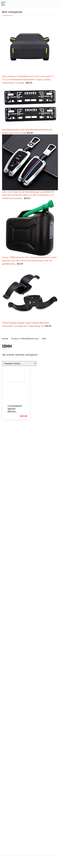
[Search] (55, 4)
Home (5, 338)
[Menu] (3, 4)
